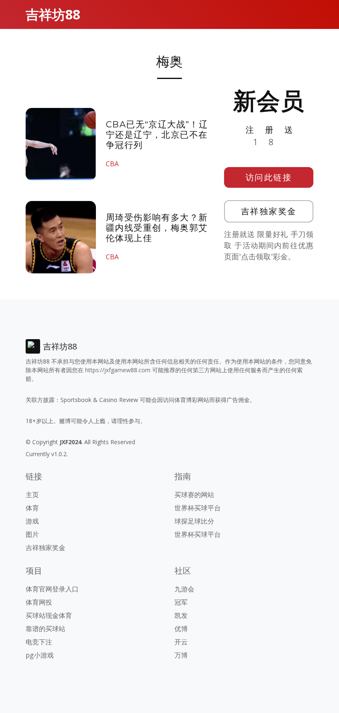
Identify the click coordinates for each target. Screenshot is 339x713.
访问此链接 (269, 177)
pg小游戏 (40, 655)
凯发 (181, 615)
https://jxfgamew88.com (117, 370)
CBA (112, 163)
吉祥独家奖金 (269, 211)
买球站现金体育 (49, 615)
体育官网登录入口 (52, 588)
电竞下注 (39, 641)
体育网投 (39, 602)
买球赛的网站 (194, 494)
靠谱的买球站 (45, 628)
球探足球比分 (194, 521)
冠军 (181, 602)
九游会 (184, 588)
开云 (181, 641)
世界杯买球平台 (197, 507)
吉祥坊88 (53, 14)
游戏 (32, 521)
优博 (181, 628)
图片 (32, 534)
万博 (181, 655)
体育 (32, 507)
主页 (32, 494)
